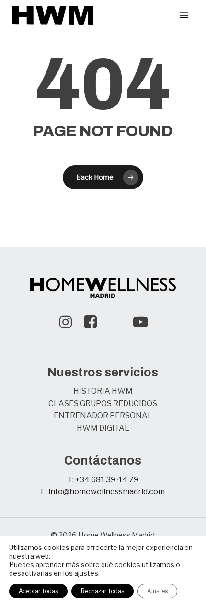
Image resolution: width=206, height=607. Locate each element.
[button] (184, 15)
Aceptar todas (38, 591)
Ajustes (157, 591)
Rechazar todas (102, 591)
